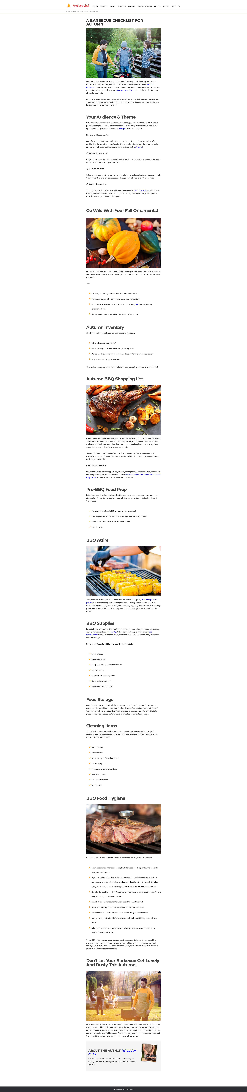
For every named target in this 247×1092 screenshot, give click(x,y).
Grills (112, 6)
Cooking (131, 6)
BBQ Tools (122, 6)
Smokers (103, 6)
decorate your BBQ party (127, 90)
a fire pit (122, 128)
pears (137, 304)
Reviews (166, 6)
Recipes (157, 6)
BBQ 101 (95, 6)
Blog (174, 6)
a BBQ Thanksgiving (141, 190)
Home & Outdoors (144, 6)
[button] (179, 6)
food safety (111, 632)
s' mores (138, 147)
